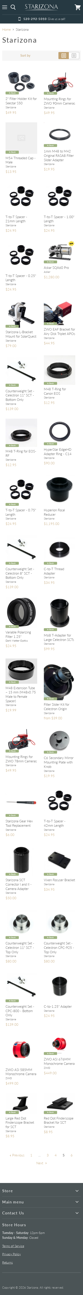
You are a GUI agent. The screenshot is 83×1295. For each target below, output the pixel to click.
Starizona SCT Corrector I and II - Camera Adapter (19, 884)
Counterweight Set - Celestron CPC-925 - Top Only (59, 947)
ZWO (9, 1078)
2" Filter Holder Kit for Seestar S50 (21, 101)
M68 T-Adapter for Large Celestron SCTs (59, 637)
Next (40, 1163)
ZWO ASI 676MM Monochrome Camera (59, 1061)
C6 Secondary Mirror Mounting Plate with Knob (58, 762)
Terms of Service (13, 1246)
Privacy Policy (11, 1254)
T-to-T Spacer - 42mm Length (55, 823)
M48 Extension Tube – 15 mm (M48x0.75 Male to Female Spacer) (21, 694)
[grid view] (63, 55)
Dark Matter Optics (17, 640)
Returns (7, 1262)
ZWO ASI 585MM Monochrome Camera (21, 1072)
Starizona (11, 107)
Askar (47, 271)
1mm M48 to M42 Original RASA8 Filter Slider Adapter (59, 155)
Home (6, 29)
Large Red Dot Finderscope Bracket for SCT (20, 1122)
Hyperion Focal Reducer (54, 512)
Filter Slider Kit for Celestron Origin (56, 706)
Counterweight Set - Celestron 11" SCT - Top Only (20, 947)
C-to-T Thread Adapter (54, 571)
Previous (17, 1155)
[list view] (74, 55)
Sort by (25, 55)
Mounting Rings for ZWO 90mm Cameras (59, 101)
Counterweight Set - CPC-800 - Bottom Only (20, 1010)
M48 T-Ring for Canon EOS (55, 391)
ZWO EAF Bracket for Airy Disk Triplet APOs (59, 331)
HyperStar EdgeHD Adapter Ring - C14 (57, 451)
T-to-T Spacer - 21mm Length (16, 219)
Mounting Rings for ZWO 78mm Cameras (21, 759)
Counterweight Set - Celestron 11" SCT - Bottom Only (20, 395)
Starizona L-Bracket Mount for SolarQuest (21, 334)
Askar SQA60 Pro (56, 267)
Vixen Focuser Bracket (59, 880)
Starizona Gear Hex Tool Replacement (19, 823)
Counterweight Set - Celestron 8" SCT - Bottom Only (20, 573)
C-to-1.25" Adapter (58, 1006)
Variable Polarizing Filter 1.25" (18, 634)
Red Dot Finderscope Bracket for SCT (58, 1120)
